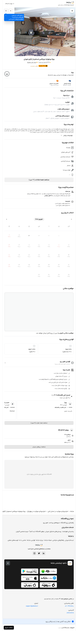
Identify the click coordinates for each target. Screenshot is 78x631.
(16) (42, 62)
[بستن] (6, 15)
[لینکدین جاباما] (43, 553)
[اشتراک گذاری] (10, 11)
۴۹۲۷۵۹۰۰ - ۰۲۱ (69, 606)
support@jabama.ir (32, 606)
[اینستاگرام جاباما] (34, 553)
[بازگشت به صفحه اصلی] (8, 563)
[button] (38, 31)
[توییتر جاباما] (39, 553)
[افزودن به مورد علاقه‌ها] (6, 11)
